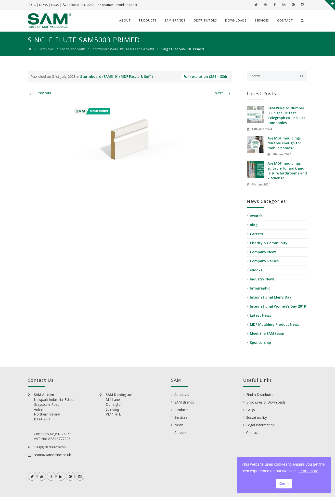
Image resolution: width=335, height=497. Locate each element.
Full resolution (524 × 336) (205, 76)
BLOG (32, 4)
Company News (263, 252)
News (178, 425)
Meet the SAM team (267, 333)
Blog (254, 224)
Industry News (262, 279)
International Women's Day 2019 (278, 306)
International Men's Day (270, 297)
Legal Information (260, 425)
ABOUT (125, 20)
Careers (256, 233)
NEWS (43, 4)
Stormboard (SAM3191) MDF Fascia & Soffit (122, 49)
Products (147, 20)
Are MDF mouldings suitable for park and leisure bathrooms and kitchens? (287, 170)
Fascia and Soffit (72, 49)
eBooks (256, 270)
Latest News (260, 315)
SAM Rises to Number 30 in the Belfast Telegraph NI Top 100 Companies (286, 115)
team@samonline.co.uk (119, 4)
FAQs (250, 409)
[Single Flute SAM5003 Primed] (129, 140)
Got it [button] (284, 483)
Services (262, 20)
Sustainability (256, 417)
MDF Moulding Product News (274, 324)
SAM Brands (175, 20)
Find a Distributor (260, 394)
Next (223, 93)
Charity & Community (268, 243)
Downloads (235, 20)
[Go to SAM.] (29, 49)
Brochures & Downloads (265, 402)
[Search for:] (277, 76)
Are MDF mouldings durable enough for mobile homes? (284, 143)
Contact (285, 20)
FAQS (55, 4)
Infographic (260, 288)
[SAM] (49, 21)
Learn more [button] (308, 471)
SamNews (46, 49)
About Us (181, 394)
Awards (256, 215)
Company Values (264, 261)
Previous (39, 93)
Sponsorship (260, 342)
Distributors (205, 20)
